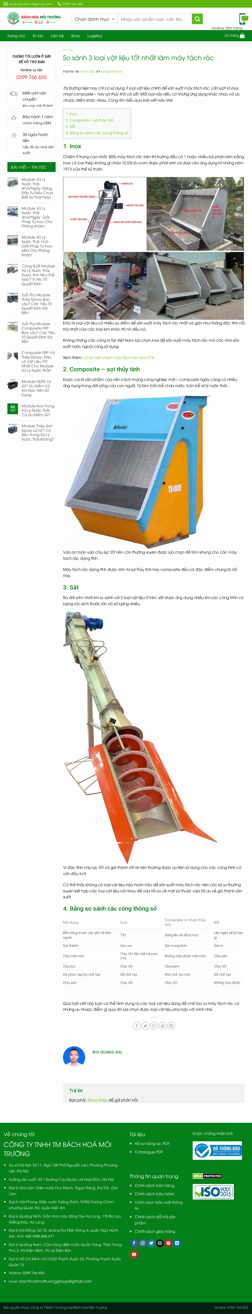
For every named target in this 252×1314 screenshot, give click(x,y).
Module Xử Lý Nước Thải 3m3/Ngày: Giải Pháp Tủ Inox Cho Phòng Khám (37, 217)
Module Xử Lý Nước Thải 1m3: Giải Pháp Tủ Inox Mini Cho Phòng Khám (37, 246)
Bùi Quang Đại (111, 71)
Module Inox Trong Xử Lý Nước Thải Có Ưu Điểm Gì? (38, 410)
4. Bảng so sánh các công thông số (97, 132)
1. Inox (71, 113)
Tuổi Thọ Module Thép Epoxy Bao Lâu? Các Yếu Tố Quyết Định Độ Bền (37, 303)
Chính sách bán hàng (154, 1185)
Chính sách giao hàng (155, 1231)
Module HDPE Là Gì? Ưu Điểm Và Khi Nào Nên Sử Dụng (36, 388)
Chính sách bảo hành (154, 1193)
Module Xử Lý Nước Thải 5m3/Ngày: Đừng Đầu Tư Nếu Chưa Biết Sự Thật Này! (37, 188)
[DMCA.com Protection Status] (207, 1175)
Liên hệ (57, 35)
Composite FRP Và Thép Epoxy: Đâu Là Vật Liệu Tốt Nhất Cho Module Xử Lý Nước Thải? (38, 361)
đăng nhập (97, 1099)
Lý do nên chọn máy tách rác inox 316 (119, 357)
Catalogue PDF (149, 1151)
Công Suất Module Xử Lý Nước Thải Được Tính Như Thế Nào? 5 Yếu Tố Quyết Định (38, 274)
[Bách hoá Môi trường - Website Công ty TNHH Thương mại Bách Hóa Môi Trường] (34, 18)
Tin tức (38, 35)
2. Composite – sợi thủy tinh (90, 119)
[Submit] (197, 19)
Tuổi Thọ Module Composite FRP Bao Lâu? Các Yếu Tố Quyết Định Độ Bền (38, 332)
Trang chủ (16, 35)
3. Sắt (70, 126)
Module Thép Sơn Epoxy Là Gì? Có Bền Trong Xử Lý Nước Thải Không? (38, 432)
